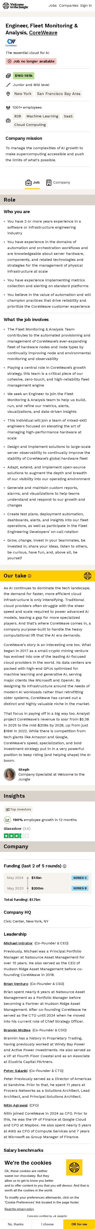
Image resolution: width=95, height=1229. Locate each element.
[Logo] (15, 6)
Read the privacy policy (19, 1209)
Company (61, 182)
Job (36, 182)
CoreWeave (43, 33)
